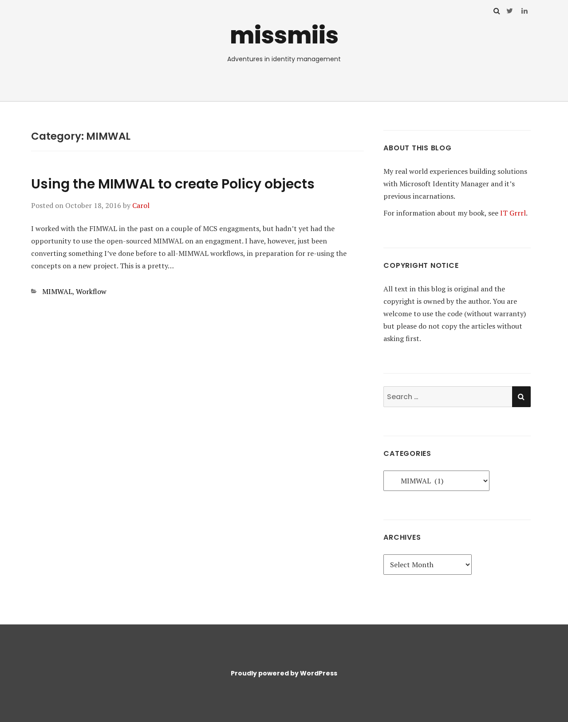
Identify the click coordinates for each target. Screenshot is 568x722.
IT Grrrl (513, 213)
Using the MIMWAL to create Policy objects (173, 183)
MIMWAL (57, 291)
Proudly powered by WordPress (284, 673)
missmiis (284, 35)
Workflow (91, 291)
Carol (141, 205)
